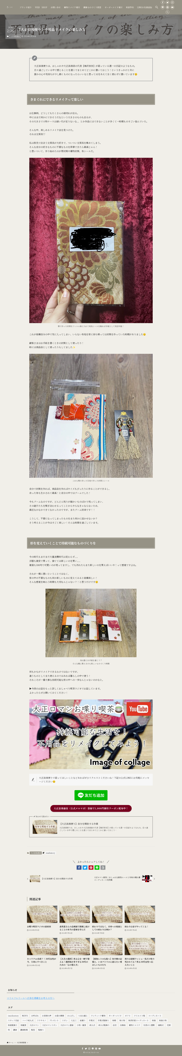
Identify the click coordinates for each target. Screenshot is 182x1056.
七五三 (73, 1020)
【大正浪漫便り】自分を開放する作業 (78, 823)
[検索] (167, 12)
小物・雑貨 (81, 1025)
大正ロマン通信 (66, 1025)
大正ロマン (34, 1025)
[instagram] (172, 2)
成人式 (92, 1025)
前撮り (82, 1020)
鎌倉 (15, 1029)
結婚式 (161, 1025)
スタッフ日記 (13, 1020)
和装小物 (163, 1020)
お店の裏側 (59, 1015)
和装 (154, 1020)
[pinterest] (167, 7)
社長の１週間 (149, 1025)
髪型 (33, 1029)
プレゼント (54, 1020)
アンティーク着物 (98, 1015)
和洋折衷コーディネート (138, 1020)
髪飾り (41, 1029)
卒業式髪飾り (103, 1020)
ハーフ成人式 (27, 1020)
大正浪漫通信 (15, 36)
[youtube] (172, 7)
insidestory (50, 853)
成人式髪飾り (103, 1025)
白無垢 (123, 1025)
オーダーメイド (115, 1015)
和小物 (122, 1020)
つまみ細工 (82, 1015)
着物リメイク (134, 1025)
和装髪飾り (12, 1025)
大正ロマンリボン (49, 1025)
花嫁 (169, 1025)
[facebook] (163, 2)
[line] (163, 7)
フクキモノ (41, 1020)
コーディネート (154, 1015)
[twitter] (167, 2)
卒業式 (91, 1020)
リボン (65, 1020)
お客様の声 (46, 1015)
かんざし (71, 1015)
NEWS (25, 1015)
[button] (157, 7)
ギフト (128, 1015)
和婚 (114, 1020)
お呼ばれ (35, 1015)
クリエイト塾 (139, 1015)
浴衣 (115, 1025)
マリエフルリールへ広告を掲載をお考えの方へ (30, 998)
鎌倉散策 (24, 1029)
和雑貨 (23, 1025)
